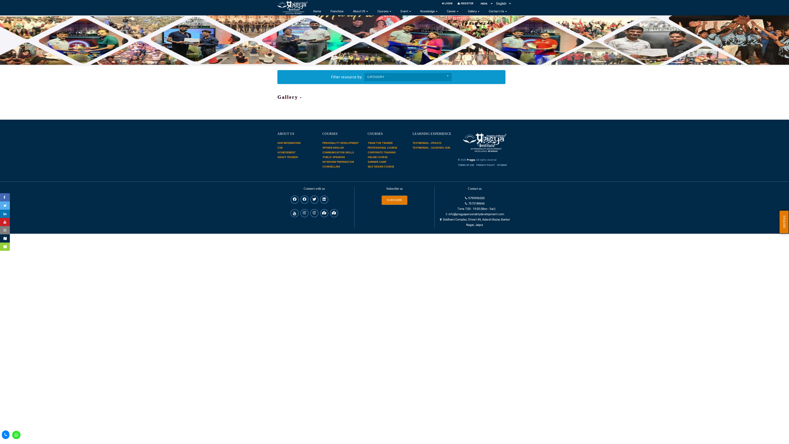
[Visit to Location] (5, 238)
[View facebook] (295, 199)
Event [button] (405, 11)
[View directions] (324, 213)
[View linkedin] (324, 199)
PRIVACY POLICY (485, 165)
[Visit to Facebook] (5, 197)
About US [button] (359, 11)
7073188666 (476, 203)
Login (448, 3)
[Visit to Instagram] (5, 230)
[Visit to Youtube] (5, 222)
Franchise (337, 11)
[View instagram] (304, 213)
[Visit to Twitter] (5, 205)
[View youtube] (295, 213)
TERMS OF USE (466, 165)
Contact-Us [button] (497, 11)
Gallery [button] (472, 11)
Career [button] (451, 11)
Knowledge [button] (427, 11)
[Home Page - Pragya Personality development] (292, 7)
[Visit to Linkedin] (5, 214)
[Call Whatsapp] (16, 434)
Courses (383, 11)
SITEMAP (502, 165)
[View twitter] (314, 199)
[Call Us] (5, 435)
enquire (784, 222)
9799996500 (476, 198)
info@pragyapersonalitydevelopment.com (476, 214)
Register (466, 3)
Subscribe (394, 200)
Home (317, 11)
